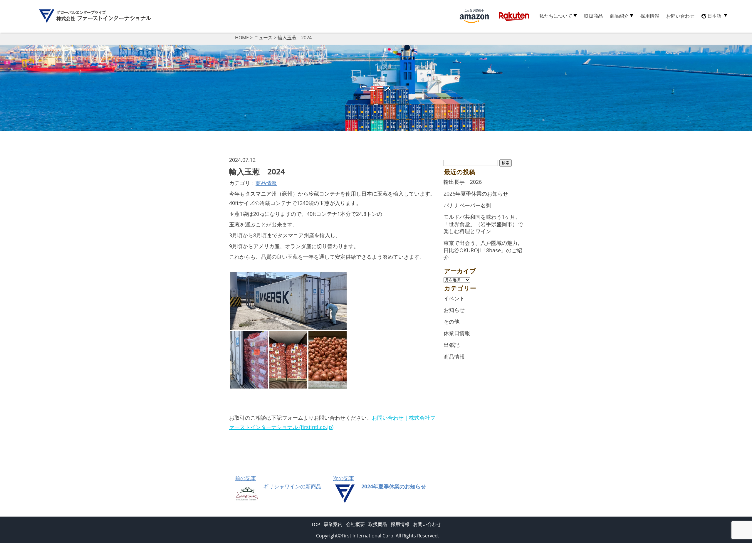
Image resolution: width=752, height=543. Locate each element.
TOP (315, 524)
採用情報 (649, 16)
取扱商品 (593, 16)
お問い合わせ (680, 16)
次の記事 (379, 482)
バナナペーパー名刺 (467, 205)
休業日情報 (457, 333)
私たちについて (555, 16)
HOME (242, 37)
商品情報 (266, 182)
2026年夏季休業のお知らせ (476, 193)
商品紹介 (619, 16)
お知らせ (454, 309)
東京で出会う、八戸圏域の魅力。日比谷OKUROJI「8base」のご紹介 (483, 250)
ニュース (263, 37)
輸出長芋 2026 (463, 181)
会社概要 (355, 524)
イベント (454, 298)
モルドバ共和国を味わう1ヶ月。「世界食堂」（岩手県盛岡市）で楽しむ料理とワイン (483, 224)
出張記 (451, 344)
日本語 (714, 16)
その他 (451, 321)
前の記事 (278, 482)
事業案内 (333, 524)
